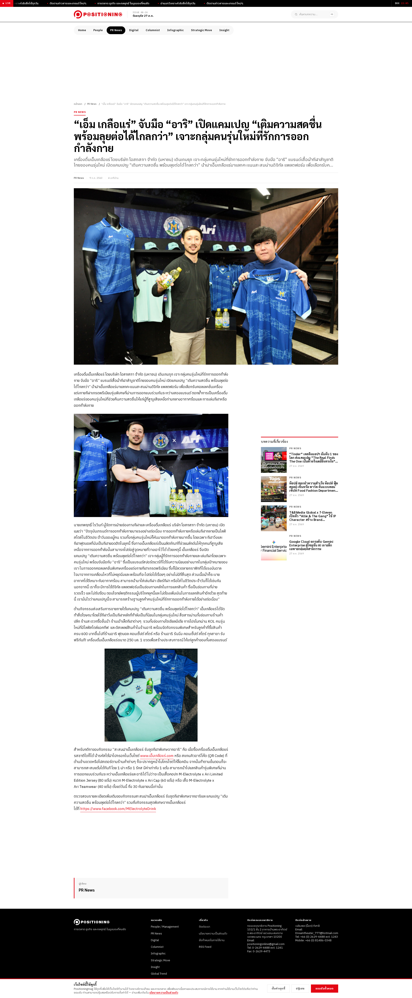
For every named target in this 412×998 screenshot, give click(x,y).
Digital (133, 30)
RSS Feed (205, 947)
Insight (224, 30)
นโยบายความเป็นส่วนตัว (213, 933)
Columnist (153, 30)
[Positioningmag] (98, 14)
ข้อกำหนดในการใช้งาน (211, 940)
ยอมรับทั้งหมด (324, 988)
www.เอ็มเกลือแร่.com (157, 756)
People (98, 30)
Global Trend (159, 973)
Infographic (175, 30)
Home (82, 30)
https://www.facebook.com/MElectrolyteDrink (118, 809)
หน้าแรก (78, 104)
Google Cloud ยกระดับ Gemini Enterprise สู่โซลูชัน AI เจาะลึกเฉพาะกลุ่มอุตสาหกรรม (311, 545)
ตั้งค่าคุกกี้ (278, 988)
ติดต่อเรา (204, 926)
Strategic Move (201, 30)
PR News (116, 30)
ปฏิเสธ (300, 988)
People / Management (165, 926)
